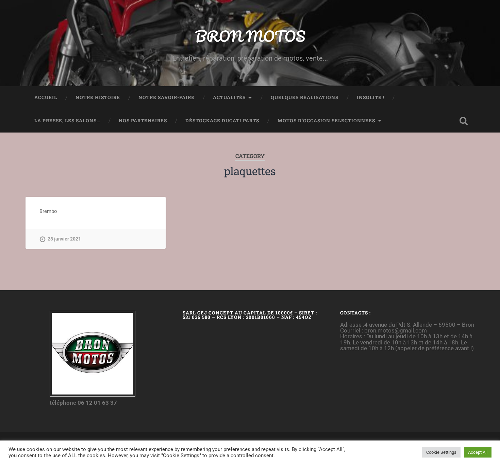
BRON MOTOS (250, 36)
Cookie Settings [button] (441, 452)
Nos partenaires (143, 121)
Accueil (45, 97)
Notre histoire (98, 97)
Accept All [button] (477, 452)
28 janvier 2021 (64, 239)
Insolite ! (370, 97)
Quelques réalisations (304, 97)
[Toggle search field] (463, 121)
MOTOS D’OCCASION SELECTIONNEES (326, 121)
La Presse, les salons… (67, 121)
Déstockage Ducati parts (222, 121)
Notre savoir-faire (166, 97)
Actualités (229, 97)
